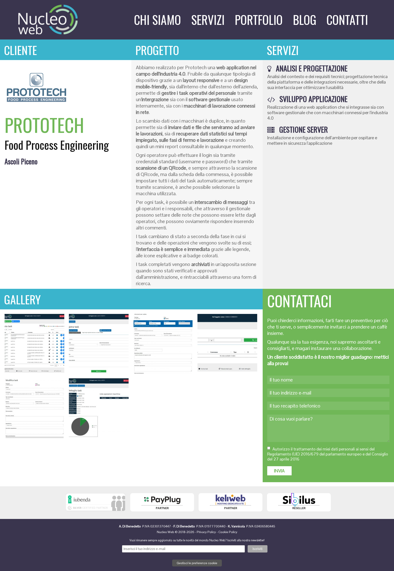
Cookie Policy (227, 532)
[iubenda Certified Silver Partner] (95, 512)
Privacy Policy (206, 532)
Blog (304, 19)
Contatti (347, 19)
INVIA (279, 471)
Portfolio (259, 19)
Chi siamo (157, 19)
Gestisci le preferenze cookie (197, 563)
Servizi (208, 19)
